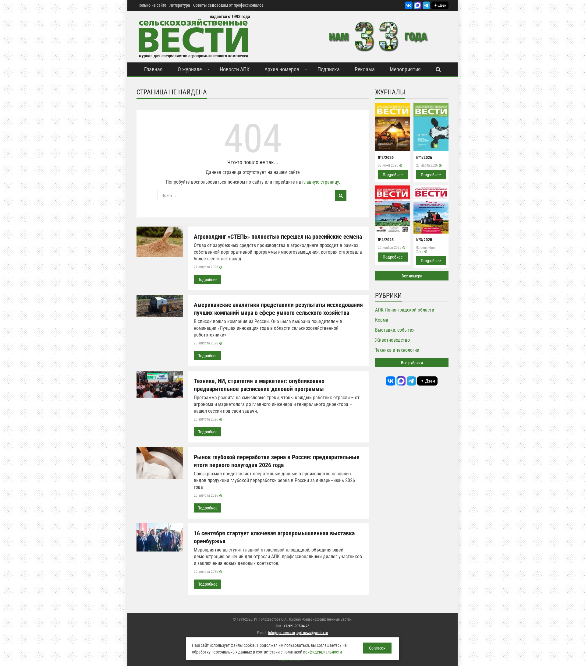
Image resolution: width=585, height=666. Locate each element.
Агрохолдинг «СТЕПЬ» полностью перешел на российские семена (278, 236)
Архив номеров (281, 69)
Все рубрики (412, 362)
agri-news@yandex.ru (312, 633)
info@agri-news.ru (281, 633)
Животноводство (392, 340)
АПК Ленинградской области (404, 310)
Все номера (412, 275)
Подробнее (207, 279)
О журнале (190, 69)
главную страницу (320, 182)
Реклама (365, 69)
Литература (179, 5)
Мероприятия (405, 69)
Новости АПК (235, 69)
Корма (381, 320)
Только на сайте (152, 5)
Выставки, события (395, 330)
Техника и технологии (397, 350)
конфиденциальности (322, 652)
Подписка (328, 69)
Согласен (377, 648)
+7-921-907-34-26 (296, 626)
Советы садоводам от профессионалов (228, 5)
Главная (153, 69)
